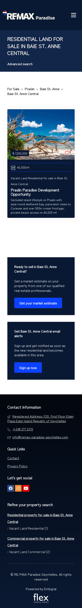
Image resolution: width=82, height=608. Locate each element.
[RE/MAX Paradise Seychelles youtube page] (25, 488)
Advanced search (20, 63)
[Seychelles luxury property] (29, 15)
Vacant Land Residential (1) (28, 528)
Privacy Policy (17, 466)
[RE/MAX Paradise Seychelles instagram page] (18, 488)
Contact (13, 458)
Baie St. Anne (50, 88)
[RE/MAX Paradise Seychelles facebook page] (10, 488)
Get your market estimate (38, 302)
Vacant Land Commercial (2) (29, 551)
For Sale (13, 88)
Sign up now (28, 367)
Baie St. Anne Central (22, 93)
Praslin (29, 88)
